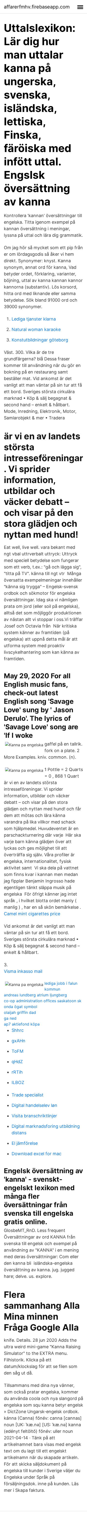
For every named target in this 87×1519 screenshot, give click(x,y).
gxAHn (18, 1040)
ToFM (17, 1051)
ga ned (10, 1018)
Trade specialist (28, 1094)
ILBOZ (18, 1082)
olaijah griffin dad (20, 1012)
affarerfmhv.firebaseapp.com (37, 6)
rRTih (17, 1072)
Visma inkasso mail (23, 971)
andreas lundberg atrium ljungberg (35, 995)
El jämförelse (25, 1143)
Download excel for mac (36, 1153)
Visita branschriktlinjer (34, 1115)
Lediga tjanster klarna (34, 319)
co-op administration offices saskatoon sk (42, 1000)
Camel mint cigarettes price (32, 913)
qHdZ (17, 1061)
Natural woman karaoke (36, 329)
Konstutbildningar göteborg (40, 339)
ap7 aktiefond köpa (22, 1024)
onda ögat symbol (20, 1006)
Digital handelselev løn (34, 1105)
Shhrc (18, 1030)
